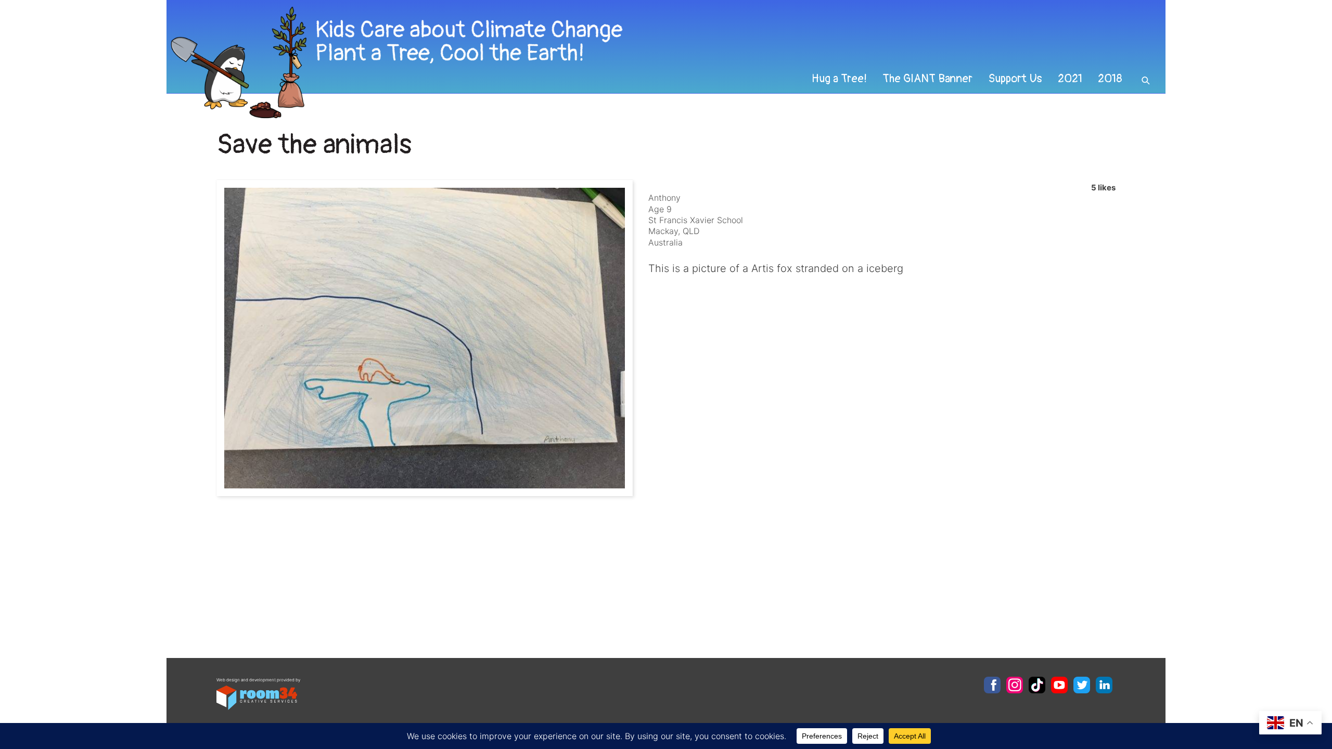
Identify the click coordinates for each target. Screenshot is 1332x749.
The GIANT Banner (927, 78)
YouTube (1059, 685)
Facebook (992, 685)
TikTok (1037, 685)
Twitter (1081, 685)
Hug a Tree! (839, 78)
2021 (1070, 78)
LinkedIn (1104, 685)
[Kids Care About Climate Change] (570, 63)
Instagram (1014, 685)
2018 (1110, 78)
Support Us (1015, 78)
